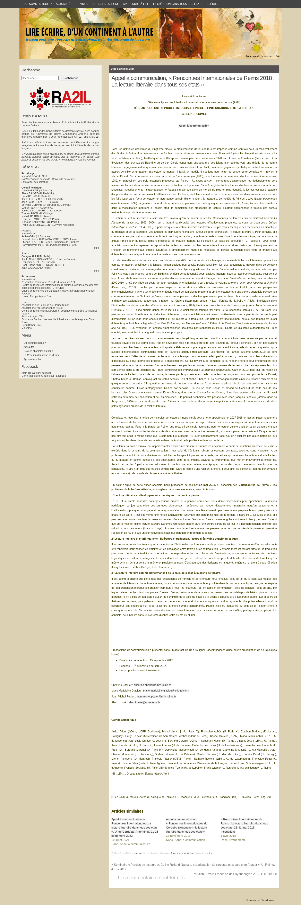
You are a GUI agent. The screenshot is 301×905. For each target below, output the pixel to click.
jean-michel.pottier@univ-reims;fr (156, 696)
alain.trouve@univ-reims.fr (144, 702)
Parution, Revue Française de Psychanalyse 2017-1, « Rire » (235, 874)
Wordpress (267, 900)
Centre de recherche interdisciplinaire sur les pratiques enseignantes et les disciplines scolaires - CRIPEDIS (60, 286)
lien (210, 853)
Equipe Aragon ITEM (33, 316)
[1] (239, 240)
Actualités (64, 4)
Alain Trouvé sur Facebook (36, 373)
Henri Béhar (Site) (32, 325)
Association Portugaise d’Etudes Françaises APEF (49, 282)
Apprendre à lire (136, 4)
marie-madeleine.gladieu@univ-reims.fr (166, 690)
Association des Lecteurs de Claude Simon (45, 305)
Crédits (212, 4)
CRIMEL (93, 136)
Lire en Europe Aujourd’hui (36, 296)
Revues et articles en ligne (98, 4)
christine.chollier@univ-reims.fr (152, 684)
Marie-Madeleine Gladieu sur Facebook (44, 375)
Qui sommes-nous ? (38, 4)
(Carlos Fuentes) (87, 159)
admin (138, 853)
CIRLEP (78, 136)
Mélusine (27, 328)
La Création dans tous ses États (178, 4)
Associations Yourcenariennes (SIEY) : (43, 308)
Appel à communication (122, 69)
